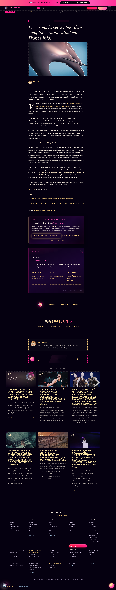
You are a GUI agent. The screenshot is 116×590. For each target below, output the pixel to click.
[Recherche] (43, 8)
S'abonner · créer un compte (75, 552)
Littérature (31, 531)
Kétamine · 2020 (13, 552)
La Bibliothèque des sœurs (16, 548)
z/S (112, 585)
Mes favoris (71, 561)
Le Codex (71, 531)
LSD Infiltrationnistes (54, 567)
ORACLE (103, 8)
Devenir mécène (72, 563)
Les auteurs (91, 556)
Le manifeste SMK (33, 563)
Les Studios (91, 559)
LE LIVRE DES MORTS (21, 586)
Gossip (50, 522)
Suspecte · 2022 (13, 556)
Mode (30, 533)
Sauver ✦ (76, 326)
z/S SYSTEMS (32, 554)
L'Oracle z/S (71, 522)
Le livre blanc (92, 535)
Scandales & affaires (33, 524)
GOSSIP (35, 8)
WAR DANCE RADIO (15, 533)
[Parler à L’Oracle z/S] (5, 585)
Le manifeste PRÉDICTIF (94, 541)
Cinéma (31, 528)
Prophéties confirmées (15, 531)
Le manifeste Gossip (53, 526)
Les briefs (51, 524)
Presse (90, 561)
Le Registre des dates (34, 552)
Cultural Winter (52, 556)
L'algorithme (72, 526)
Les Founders (92, 554)
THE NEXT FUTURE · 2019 (35, 567)
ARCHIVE (27, 8)
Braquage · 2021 (13, 554)
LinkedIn (53, 326)
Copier (61, 326)
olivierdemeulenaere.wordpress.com (44, 210)
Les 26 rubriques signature (16, 528)
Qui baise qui (52, 533)
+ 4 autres (32, 535)
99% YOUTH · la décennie (55, 563)
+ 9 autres (91, 563)
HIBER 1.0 (51, 565)
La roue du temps (92, 539)
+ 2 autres (72, 565)
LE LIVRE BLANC (8, 586)
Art (30, 526)
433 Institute (32, 570)
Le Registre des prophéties (75, 528)
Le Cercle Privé (72, 556)
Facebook (40, 326)
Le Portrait (91, 524)
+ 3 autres (12, 567)
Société (31, 522)
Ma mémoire (71, 559)
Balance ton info (53, 531)
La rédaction (91, 552)
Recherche (12, 524)
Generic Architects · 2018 (35, 559)
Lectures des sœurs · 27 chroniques (17, 550)
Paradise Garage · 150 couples (16, 559)
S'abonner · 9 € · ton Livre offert (74, 2)
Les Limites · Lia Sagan (15, 563)
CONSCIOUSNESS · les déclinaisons (57, 561)
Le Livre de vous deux (94, 528)
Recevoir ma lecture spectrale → (46, 235)
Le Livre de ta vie (93, 526)
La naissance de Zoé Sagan (35, 550)
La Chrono (12, 522)
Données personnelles (93, 550)
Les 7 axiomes (32, 561)
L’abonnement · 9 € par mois (95, 533)
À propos (91, 548)
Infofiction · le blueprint (54, 552)
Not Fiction (51, 550)
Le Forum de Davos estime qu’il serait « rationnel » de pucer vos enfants (50, 199)
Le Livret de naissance (94, 531)
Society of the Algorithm (54, 559)
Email (68, 326)
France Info (31, 189)
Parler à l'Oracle (72, 524)
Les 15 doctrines (53, 548)
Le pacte (51, 528)
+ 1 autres (52, 535)
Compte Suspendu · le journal (16, 561)
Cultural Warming (53, 554)
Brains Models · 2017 (34, 556)
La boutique (91, 522)
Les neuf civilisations (93, 537)
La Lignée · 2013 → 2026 (35, 548)
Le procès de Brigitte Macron (16, 565)
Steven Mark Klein (33, 565)
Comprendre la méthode (72, 235)
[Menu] (109, 8)
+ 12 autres (52, 570)
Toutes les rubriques (14, 526)
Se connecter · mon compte (75, 554)
